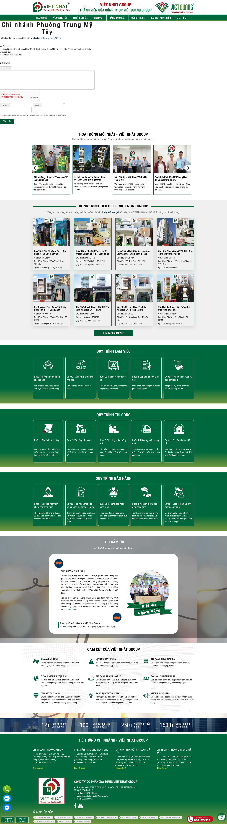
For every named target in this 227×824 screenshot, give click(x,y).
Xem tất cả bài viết (113, 333)
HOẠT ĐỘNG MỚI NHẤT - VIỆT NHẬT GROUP (113, 134)
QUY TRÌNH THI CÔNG (113, 415)
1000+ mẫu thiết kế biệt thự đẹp (171, 817)
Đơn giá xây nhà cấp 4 (83, 821)
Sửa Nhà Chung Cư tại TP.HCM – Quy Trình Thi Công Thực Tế (175, 252)
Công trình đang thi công (7, 819)
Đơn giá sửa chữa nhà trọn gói (107, 817)
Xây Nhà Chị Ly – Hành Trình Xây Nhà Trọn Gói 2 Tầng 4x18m (132, 308)
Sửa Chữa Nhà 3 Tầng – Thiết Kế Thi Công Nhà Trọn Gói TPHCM (92, 308)
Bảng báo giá (117, 18)
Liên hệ (181, 18)
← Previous (5, 46)
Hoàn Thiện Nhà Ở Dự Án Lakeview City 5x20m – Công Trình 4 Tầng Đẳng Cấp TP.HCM (133, 254)
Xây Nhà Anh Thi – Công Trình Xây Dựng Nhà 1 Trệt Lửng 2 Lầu (50, 308)
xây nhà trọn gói (111, 212)
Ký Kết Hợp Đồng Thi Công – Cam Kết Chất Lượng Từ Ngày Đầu (49, 178)
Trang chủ (41, 18)
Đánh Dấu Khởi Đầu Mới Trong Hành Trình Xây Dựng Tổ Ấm (131, 178)
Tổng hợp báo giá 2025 (149, 817)
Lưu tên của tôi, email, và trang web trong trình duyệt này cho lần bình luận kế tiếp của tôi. (33, 115)
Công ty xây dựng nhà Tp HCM (44, 821)
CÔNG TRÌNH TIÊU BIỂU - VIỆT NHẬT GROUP (113, 206)
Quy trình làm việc (113, 351)
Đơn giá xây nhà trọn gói (63, 817)
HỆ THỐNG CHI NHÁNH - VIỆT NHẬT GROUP (113, 740)
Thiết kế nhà (80, 18)
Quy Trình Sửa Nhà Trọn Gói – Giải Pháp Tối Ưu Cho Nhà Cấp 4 (50, 252)
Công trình (138, 18)
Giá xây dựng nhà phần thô (84, 817)
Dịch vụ (99, 18)
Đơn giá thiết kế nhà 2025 (43, 817)
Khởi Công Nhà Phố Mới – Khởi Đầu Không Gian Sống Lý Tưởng (171, 178)
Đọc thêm (72, 609)
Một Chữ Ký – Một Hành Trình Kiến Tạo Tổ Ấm (90, 178)
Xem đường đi (38, 768)
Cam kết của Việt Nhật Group (113, 649)
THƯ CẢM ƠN (113, 542)
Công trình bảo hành (22, 819)
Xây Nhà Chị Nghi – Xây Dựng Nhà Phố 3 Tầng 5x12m (174, 308)
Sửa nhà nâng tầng (65, 821)
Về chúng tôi (60, 18)
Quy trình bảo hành (113, 478)
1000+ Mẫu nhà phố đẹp (129, 817)
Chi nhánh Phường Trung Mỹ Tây (47, 38)
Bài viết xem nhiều (161, 18)
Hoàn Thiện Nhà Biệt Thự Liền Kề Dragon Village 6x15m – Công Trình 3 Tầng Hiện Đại (92, 254)
